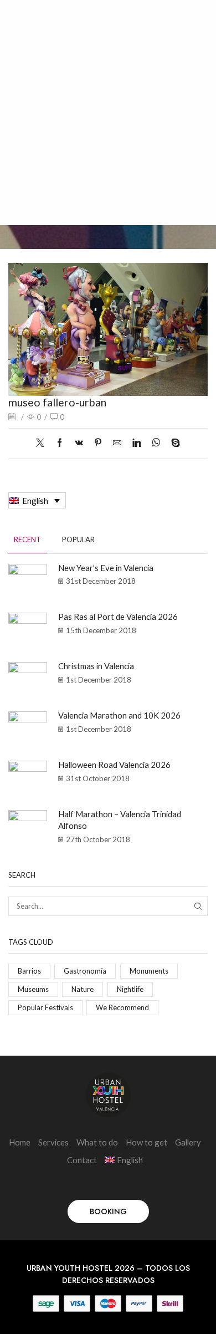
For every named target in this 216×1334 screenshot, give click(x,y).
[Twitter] (43, 443)
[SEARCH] (198, 906)
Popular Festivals (45, 1007)
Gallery (188, 1142)
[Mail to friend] (117, 443)
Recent (27, 539)
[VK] (79, 443)
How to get (146, 1142)
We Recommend (122, 1007)
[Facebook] (59, 443)
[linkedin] (136, 443)
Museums (33, 989)
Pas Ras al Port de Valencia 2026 (118, 617)
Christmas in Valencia (96, 666)
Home (19, 1142)
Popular (78, 539)
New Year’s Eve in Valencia (105, 568)
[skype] (173, 443)
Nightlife (130, 989)
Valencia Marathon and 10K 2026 (119, 715)
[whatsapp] (156, 443)
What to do (97, 1142)
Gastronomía (85, 970)
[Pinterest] (98, 443)
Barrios (29, 970)
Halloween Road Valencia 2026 (114, 765)
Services (53, 1142)
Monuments (149, 970)
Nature (82, 989)
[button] (108, 1211)
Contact (82, 1160)
